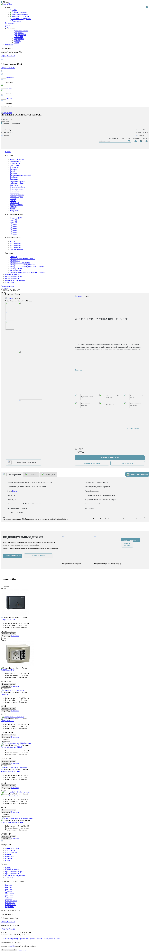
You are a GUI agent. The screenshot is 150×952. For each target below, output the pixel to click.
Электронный (15, 261)
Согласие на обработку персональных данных (18, 938)
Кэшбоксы (14, 177)
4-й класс (13, 232)
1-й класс (13, 226)
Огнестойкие (15, 191)
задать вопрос (38, 556)
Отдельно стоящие (17, 195)
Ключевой (13, 257)
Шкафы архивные (16, 205)
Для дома (13, 169)
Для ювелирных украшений (20, 175)
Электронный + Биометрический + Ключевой (27, 267)
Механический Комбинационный (22, 259)
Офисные (8, 891)
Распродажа (14, 211)
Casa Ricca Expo (6, 130)
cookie (12, 946)
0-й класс (13, 224)
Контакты (9, 45)
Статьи (16, 43)
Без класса (13, 241)
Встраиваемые (15, 163)
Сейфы (8, 152)
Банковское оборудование (15, 280)
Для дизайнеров (20, 35)
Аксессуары (9, 282)
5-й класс (13, 234)
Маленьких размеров (17, 181)
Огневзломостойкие (17, 187)
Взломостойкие (15, 161)
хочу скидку (127, 463)
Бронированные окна (13, 278)
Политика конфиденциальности (48, 938)
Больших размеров (17, 159)
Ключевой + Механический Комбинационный (27, 272)
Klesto (11, 298)
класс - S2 (13, 222)
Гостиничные (15, 165)
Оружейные (14, 193)
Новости (17, 41)
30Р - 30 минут (15, 243)
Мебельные (9, 893)
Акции (12, 209)
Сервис (8, 27)
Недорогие (14, 185)
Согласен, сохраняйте (9, 950)
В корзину (15, 636)
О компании (18, 37)
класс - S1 (13, 220)
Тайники (13, 199)
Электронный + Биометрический (22, 265)
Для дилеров (18, 33)
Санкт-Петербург (16, 123)
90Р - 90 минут (15, 247)
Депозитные (14, 167)
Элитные (13, 207)
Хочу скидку (6, 636)
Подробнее (22, 950)
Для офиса (13, 171)
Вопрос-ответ (19, 39)
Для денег (9, 889)
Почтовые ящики (16, 197)
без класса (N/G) (16, 218)
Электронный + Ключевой (20, 263)
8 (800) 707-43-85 (6, 119)
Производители (11, 23)
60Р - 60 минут (15, 245)
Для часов (13, 173)
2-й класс (13, 228)
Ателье (7, 25)
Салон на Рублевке (142, 130)
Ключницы (14, 179)
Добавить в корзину (8, 633)
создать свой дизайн (13, 556)
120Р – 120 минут (16, 249)
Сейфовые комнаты (12, 274)
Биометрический (16, 269)
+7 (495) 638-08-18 (8, 56)
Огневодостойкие (16, 189)
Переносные (14, 203)
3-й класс (13, 230)
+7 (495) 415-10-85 (8, 68)
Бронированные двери (13, 276)
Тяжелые (13, 201)
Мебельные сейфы (16, 183)
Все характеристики (133, 428)
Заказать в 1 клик (92, 463)
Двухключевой (15, 270)
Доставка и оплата (21, 31)
